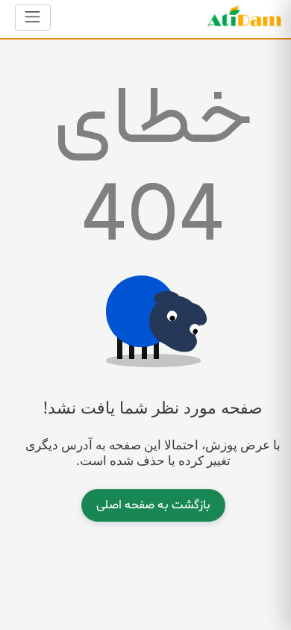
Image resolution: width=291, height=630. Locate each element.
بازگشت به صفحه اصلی (153, 505)
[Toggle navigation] (33, 17)
